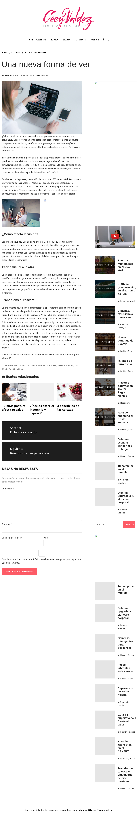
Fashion (95, 40)
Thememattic (105, 809)
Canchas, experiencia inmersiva (125, 314)
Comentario (8, 488)
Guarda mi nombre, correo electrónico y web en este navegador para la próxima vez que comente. (41, 561)
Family (54, 40)
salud (12, 369)
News (130, 351)
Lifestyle (81, 40)
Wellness (41, 40)
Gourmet (124, 324)
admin (44, 75)
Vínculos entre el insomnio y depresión (42, 409)
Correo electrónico (12, 537)
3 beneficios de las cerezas (68, 407)
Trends (131, 371)
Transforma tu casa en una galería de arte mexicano (125, 775)
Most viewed (126, 403)
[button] (104, 39)
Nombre (7, 524)
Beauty (67, 40)
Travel (132, 301)
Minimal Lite (85, 809)
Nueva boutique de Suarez (125, 340)
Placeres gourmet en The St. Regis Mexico (125, 389)
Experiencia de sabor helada (125, 691)
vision (20, 369)
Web (45, 537)
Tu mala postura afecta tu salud (13, 407)
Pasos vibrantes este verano (125, 668)
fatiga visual (65, 365)
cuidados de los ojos (43, 365)
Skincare (121, 512)
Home (30, 40)
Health (9, 365)
